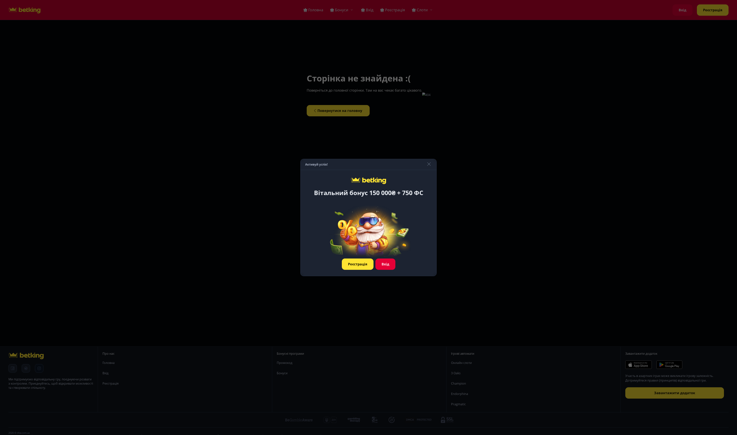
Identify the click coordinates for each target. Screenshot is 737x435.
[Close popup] (429, 164)
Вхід (385, 264)
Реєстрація (357, 264)
